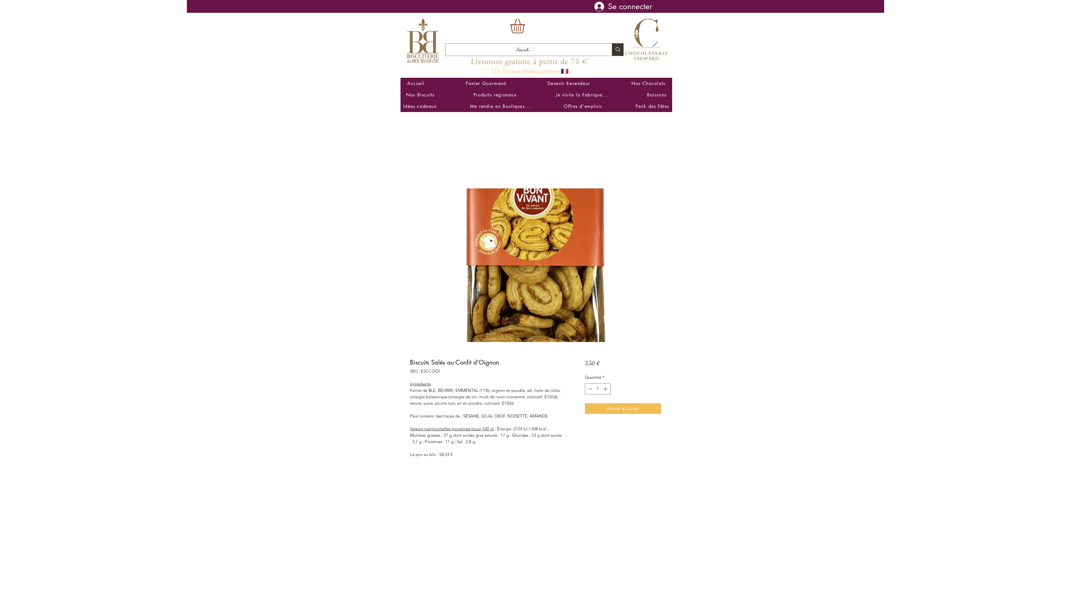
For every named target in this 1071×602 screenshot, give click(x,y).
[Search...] (617, 49)
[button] (526, 26)
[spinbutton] (597, 389)
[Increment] (606, 389)
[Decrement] (589, 389)
